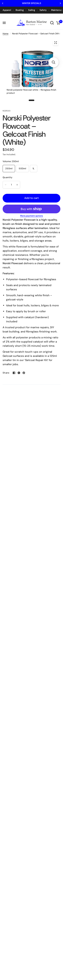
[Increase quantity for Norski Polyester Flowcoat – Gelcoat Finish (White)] (17, 184)
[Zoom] (55, 42)
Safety (43, 10)
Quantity (7, 177)
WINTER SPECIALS (31, 3)
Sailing (31, 10)
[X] (19, 373)
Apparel (7, 10)
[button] (53, 62)
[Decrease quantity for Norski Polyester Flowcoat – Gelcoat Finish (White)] (5, 184)
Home (5, 33)
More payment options (31, 216)
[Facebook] (14, 373)
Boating (20, 10)
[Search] (52, 22)
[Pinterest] (24, 373)
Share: (6, 373)
